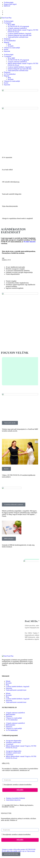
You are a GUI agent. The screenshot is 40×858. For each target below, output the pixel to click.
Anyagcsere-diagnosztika (13, 740)
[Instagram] (9, 670)
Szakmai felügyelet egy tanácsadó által (19, 35)
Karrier (6, 49)
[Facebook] (4, 670)
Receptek (10, 46)
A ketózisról (9, 744)
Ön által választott (29, 241)
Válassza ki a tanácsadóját (12, 48)
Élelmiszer (7, 39)
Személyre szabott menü (13, 742)
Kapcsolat (7, 51)
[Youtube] (14, 670)
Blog (9, 44)
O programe (7, 23)
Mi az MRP (11, 24)
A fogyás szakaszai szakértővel (17, 28)
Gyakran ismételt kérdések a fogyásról (19, 33)
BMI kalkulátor (10, 714)
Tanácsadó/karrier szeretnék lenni (18, 37)
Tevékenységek (8, 21)
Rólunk (8, 681)
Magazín (6, 42)
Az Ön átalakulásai (10, 40)
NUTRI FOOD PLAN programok (18, 26)
